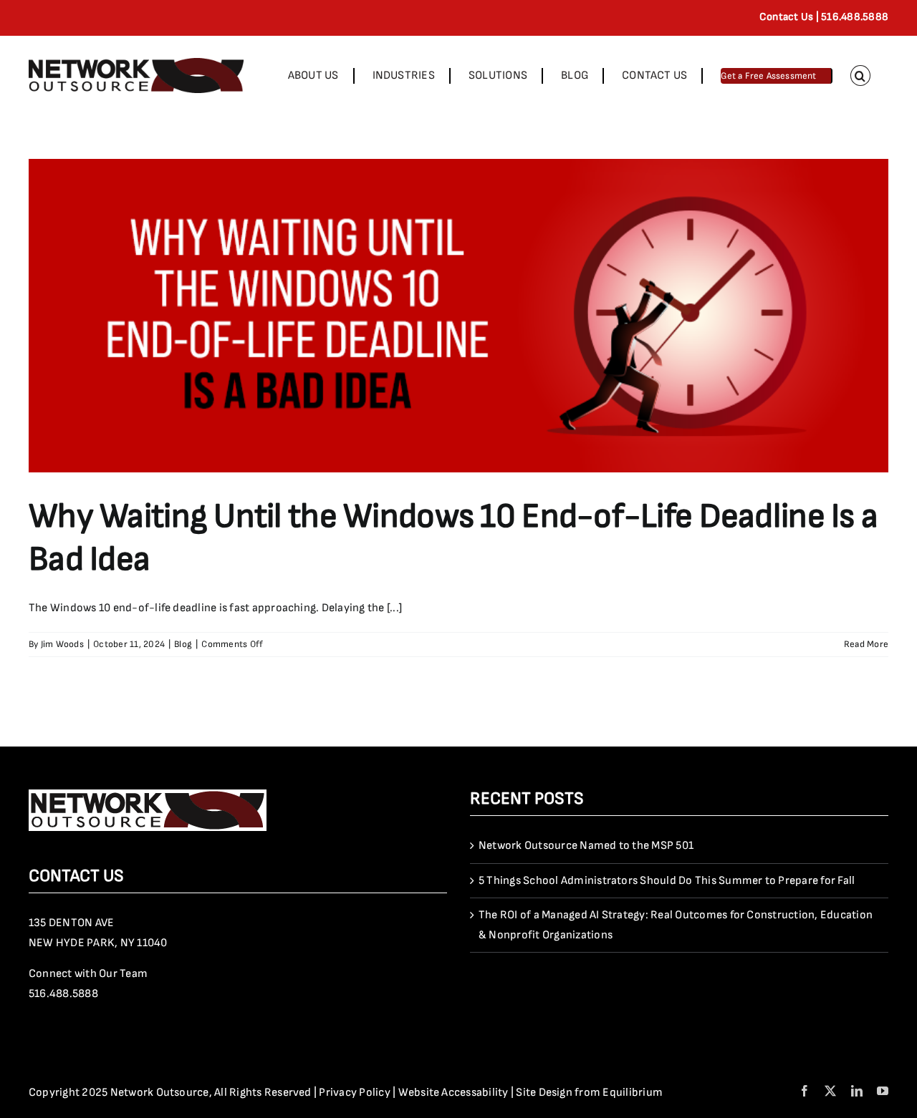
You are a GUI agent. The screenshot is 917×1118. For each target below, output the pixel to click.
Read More (866, 644)
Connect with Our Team (88, 974)
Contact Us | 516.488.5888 (823, 17)
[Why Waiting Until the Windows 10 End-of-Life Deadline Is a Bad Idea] (458, 315)
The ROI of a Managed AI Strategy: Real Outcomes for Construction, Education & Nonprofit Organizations (676, 925)
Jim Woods (62, 644)
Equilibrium (632, 1092)
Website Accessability (453, 1092)
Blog (183, 644)
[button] (860, 75)
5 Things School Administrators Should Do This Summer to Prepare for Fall (667, 881)
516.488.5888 (63, 994)
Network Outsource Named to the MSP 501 (586, 845)
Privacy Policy (354, 1092)
